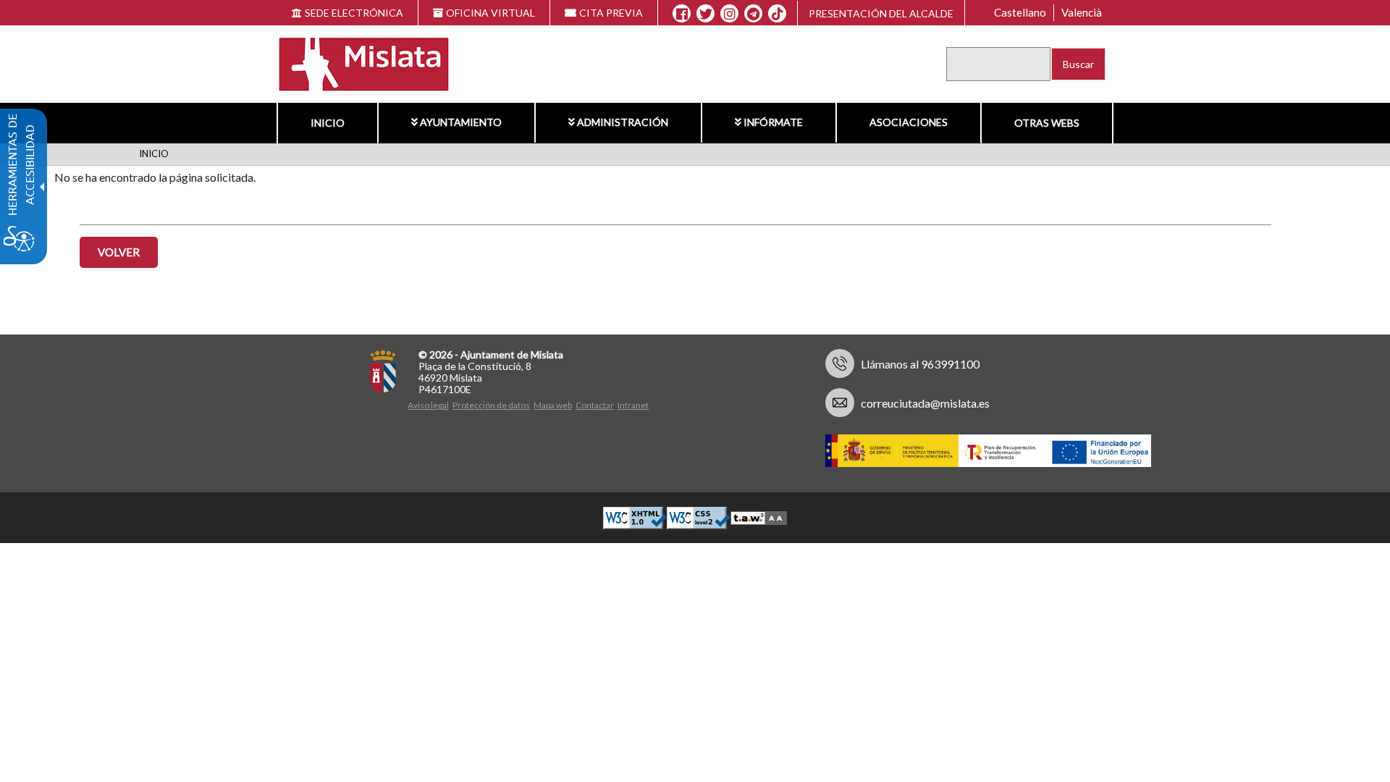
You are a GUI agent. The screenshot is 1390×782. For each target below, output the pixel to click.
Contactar (595, 405)
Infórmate (773, 122)
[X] (705, 14)
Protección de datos (491, 405)
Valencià (1081, 12)
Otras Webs (1046, 123)
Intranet (633, 405)
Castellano (1020, 12)
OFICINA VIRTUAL (490, 13)
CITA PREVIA (611, 13)
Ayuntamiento (461, 122)
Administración (622, 122)
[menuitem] (327, 123)
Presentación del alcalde (881, 13)
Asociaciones (908, 122)
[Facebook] (681, 14)
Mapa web (553, 405)
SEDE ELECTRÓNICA (354, 13)
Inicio (328, 123)
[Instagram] (729, 14)
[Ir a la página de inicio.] (354, 62)
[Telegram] (753, 14)
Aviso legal (428, 405)
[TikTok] (777, 14)
